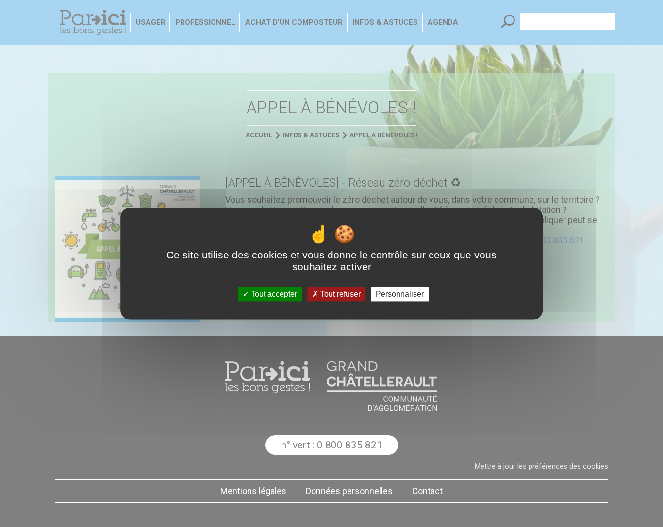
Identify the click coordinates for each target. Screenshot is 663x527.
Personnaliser (400, 294)
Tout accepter (273, 294)
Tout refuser (339, 294)
